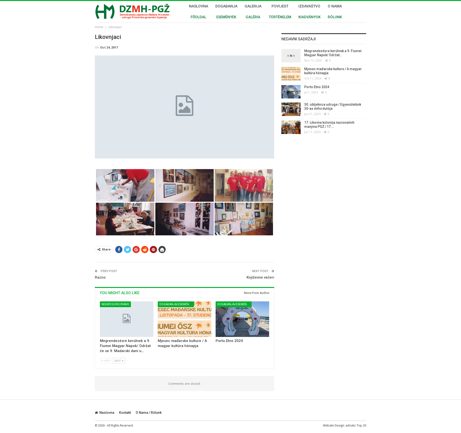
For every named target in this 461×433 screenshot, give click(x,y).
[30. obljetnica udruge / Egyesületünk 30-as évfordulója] (291, 109)
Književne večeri (260, 277)
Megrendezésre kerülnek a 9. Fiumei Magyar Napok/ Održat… (333, 53)
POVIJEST (280, 11)
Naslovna (106, 413)
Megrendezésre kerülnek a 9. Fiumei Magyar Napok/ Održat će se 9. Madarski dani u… (125, 346)
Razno (100, 277)
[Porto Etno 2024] (242, 319)
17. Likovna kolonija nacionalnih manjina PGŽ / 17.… (329, 124)
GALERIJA (253, 11)
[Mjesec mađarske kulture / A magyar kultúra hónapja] (184, 319)
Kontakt (125, 413)
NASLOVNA (198, 11)
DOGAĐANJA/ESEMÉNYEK (176, 304)
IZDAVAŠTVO (309, 11)
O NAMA (335, 11)
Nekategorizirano (115, 304)
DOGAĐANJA (226, 11)
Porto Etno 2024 (229, 341)
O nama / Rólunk (149, 413)
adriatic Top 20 (356, 425)
